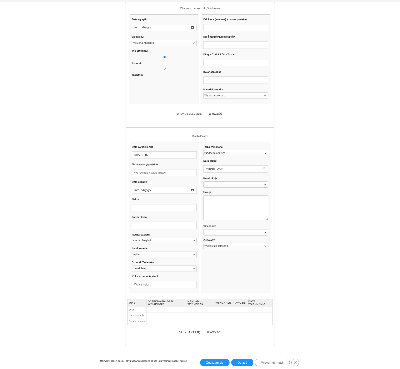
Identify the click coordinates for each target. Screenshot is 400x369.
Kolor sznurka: (212, 72)
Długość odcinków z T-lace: (219, 54)
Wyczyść (215, 113)
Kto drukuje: (210, 178)
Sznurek (137, 63)
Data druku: (210, 161)
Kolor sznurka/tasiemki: (146, 276)
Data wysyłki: (140, 19)
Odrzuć (242, 362)
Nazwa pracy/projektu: (145, 164)
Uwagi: (207, 192)
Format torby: (140, 217)
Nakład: (136, 199)
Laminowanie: (140, 248)
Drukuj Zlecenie (189, 113)
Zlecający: (138, 36)
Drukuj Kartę (189, 332)
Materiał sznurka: (213, 89)
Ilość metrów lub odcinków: (219, 36)
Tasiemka (137, 74)
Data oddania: (140, 182)
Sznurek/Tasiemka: (143, 262)
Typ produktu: (140, 50)
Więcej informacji (272, 362)
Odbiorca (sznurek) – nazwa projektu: (225, 19)
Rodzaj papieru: (141, 234)
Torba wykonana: (213, 147)
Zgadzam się (214, 362)
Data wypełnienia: (142, 147)
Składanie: (209, 226)
